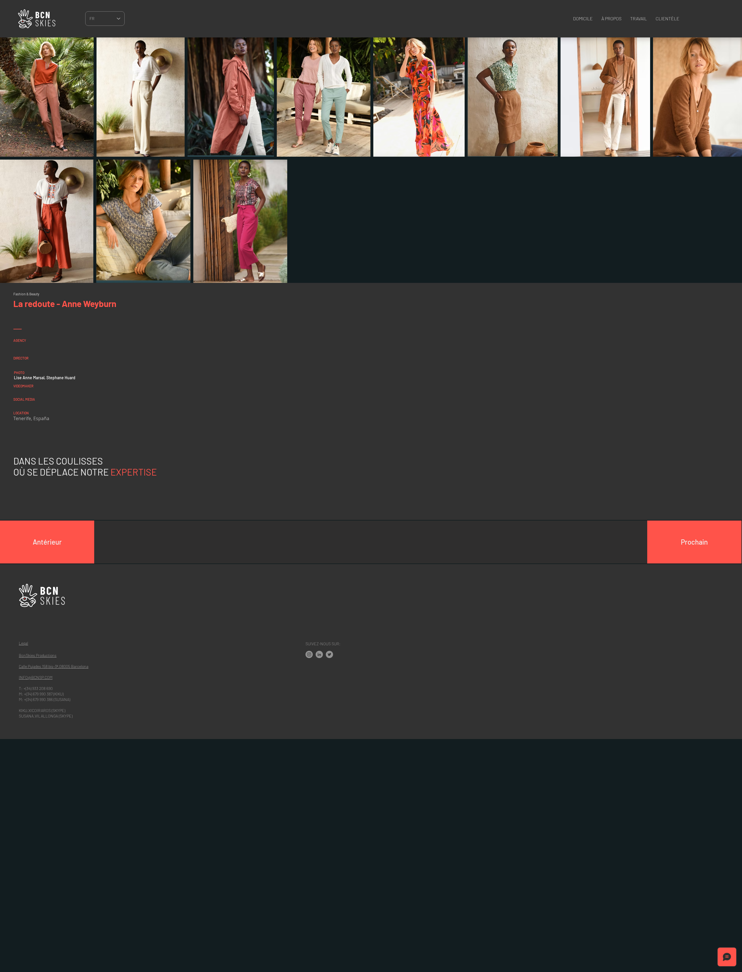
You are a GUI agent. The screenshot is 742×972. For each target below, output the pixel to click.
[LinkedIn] (319, 654)
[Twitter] (329, 654)
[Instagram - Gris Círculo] (309, 654)
